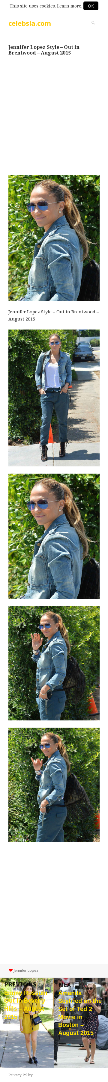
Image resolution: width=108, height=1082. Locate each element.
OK (91, 6)
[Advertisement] (54, 115)
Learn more (69, 6)
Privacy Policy (20, 1075)
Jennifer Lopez (26, 970)
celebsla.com (29, 23)
